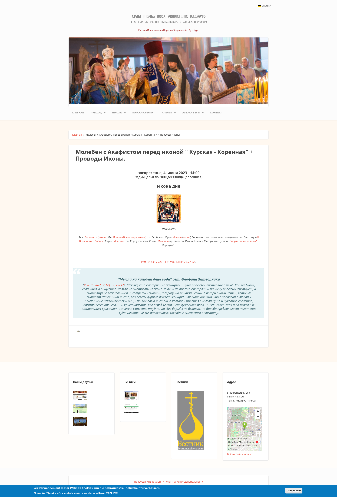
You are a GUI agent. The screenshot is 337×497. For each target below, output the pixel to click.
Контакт (216, 112)
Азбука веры (189, 111)
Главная (78, 112)
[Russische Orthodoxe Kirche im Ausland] (142, 408)
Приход (94, 111)
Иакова (177, 237)
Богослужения (142, 112)
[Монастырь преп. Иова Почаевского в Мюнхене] (91, 421)
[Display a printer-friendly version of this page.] (78, 331)
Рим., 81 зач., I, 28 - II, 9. (155, 261)
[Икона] (168, 209)
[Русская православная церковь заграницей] (142, 395)
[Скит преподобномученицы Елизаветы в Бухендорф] (91, 408)
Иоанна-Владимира (125, 237)
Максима (119, 241)
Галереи (164, 111)
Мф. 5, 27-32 (115, 285)
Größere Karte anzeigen (239, 454)
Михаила (163, 241)
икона (102, 237)
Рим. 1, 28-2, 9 (94, 285)
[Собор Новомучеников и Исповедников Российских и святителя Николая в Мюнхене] (91, 395)
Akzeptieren (294, 490)
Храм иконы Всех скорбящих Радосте (169, 16)
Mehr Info (112, 493)
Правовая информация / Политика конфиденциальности (168, 481)
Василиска (90, 237)
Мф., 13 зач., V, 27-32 (182, 261)
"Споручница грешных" (243, 241)
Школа (115, 111)
